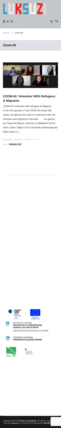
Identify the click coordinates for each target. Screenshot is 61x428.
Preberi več (15, 144)
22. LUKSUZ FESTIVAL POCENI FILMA (22, 238)
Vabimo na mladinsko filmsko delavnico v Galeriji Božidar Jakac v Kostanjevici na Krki (27, 397)
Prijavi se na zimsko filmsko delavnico (23, 404)
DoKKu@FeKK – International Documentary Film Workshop (27, 384)
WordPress (49, 423)
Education (7, 140)
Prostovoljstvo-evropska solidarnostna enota (26, 296)
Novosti (18, 140)
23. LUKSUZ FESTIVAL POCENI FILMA (22, 243)
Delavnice (9, 258)
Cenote (14, 423)
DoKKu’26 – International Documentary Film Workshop (30, 391)
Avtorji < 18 (10, 253)
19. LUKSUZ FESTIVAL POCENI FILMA (22, 224)
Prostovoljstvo (12, 291)
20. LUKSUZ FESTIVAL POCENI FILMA (22, 229)
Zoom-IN (29, 140)
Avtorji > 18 (10, 248)
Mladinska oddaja (13, 281)
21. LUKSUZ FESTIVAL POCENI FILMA (22, 234)
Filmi (7, 272)
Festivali (9, 267)
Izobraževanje (12, 277)
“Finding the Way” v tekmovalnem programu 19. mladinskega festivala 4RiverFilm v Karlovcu (27, 376)
